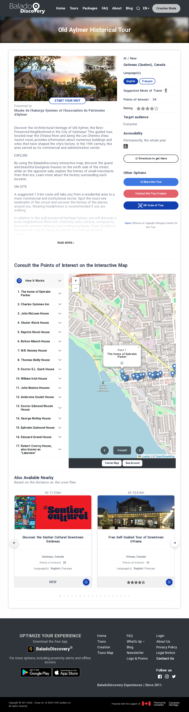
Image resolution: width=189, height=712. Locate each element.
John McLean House (33, 313)
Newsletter (135, 653)
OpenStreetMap (165, 456)
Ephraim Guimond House (36, 427)
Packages (90, 8)
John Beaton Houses (33, 388)
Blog (129, 8)
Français (147, 81)
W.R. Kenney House (32, 350)
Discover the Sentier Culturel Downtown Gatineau (53, 539)
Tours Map (105, 653)
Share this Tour (152, 181)
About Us (163, 641)
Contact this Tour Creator (151, 193)
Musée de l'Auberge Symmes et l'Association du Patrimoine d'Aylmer (59, 112)
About (116, 8)
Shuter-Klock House (33, 322)
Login (160, 636)
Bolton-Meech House (34, 341)
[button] (123, 372)
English (130, 81)
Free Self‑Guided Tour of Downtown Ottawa (136, 539)
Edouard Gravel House (34, 437)
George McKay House (34, 418)
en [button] (145, 8)
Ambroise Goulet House (35, 397)
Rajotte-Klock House (34, 332)
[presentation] (14, 543)
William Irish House (32, 378)
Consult (122, 450)
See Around (132, 463)
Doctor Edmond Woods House (35, 407)
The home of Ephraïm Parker (34, 293)
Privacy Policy (166, 647)
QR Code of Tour (153, 205)
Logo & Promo (137, 658)
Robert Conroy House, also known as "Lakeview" (34, 449)
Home (60, 8)
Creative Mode (166, 8)
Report (128, 223)
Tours (74, 8)
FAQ (105, 8)
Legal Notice (165, 653)
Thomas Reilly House (34, 360)
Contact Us (165, 658)
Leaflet (145, 456)
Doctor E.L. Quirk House (36, 369)
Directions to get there (152, 158)
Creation (103, 647)
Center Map (112, 463)
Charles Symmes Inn (33, 304)
